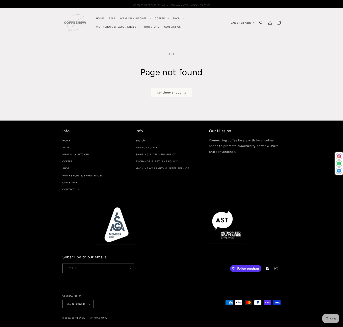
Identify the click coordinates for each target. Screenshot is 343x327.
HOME (66, 140)
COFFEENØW (78, 318)
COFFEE (67, 161)
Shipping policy (98, 317)
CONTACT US (70, 189)
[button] (135, 18)
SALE (65, 147)
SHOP (65, 168)
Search (140, 140)
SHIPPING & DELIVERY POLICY (156, 154)
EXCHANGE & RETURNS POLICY (157, 161)
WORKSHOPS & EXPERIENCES (82, 175)
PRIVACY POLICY (146, 147)
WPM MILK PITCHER (75, 154)
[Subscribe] (129, 268)
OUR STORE (69, 182)
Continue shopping (171, 92)
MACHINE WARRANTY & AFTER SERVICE (162, 168)
